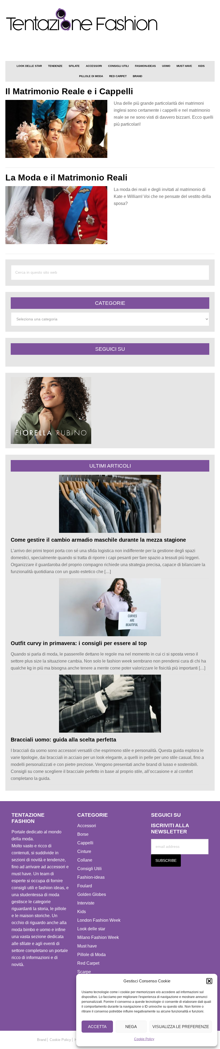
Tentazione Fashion (110, 19)
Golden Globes (91, 894)
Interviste (85, 903)
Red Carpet (88, 963)
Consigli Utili (89, 868)
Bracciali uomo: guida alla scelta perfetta (63, 740)
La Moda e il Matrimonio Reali (66, 177)
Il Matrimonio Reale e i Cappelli (69, 91)
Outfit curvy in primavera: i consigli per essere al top (79, 643)
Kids (81, 911)
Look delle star (91, 929)
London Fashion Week (98, 920)
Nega (131, 1026)
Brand (41, 1040)
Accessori (86, 825)
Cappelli (85, 843)
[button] (209, 981)
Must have (87, 946)
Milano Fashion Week (98, 937)
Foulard (84, 886)
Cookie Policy (144, 1039)
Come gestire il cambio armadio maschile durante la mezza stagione (98, 540)
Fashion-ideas (91, 877)
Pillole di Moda (91, 954)
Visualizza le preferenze (180, 1026)
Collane (84, 860)
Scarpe (84, 972)
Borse (83, 834)
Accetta (97, 1026)
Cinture (84, 851)
